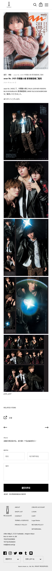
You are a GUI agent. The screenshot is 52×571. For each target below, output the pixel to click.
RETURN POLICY (37, 525)
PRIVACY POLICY (21, 525)
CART (34, 516)
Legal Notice (36, 520)
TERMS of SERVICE (22, 520)
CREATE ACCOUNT (38, 507)
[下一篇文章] (46, 428)
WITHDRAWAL (36, 529)
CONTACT (18, 516)
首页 (5, 75)
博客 (9, 75)
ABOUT (17, 507)
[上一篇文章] (5, 428)
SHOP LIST (19, 511)
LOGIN (34, 511)
